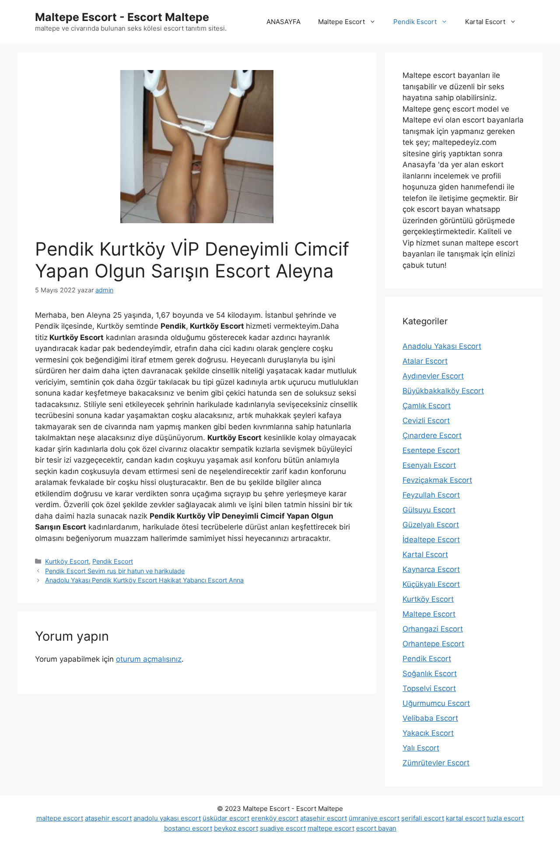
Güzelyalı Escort (430, 524)
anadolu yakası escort (167, 818)
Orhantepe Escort (433, 643)
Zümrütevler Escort (435, 762)
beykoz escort (236, 828)
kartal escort (465, 818)
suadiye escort (283, 828)
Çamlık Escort (426, 405)
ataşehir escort (108, 818)
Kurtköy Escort (67, 561)
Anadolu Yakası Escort (441, 346)
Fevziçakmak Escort (437, 480)
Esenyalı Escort (429, 465)
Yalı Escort (420, 748)
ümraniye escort (374, 818)
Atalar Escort (425, 361)
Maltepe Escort (341, 22)
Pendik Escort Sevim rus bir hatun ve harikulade (115, 571)
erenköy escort (274, 818)
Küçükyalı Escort (431, 584)
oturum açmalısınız (149, 659)
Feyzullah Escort (431, 495)
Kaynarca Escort (431, 569)
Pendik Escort (415, 22)
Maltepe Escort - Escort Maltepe (122, 17)
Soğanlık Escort (429, 673)
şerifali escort (422, 818)
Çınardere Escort (432, 435)
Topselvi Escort (429, 688)
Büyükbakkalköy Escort (443, 390)
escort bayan (376, 828)
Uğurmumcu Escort (436, 703)
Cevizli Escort (426, 420)
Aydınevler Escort (433, 376)
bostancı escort (188, 828)
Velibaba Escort (430, 718)
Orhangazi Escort (432, 628)
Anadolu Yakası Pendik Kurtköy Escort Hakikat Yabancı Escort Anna (144, 580)
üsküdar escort (226, 818)
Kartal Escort (485, 22)
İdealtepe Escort (431, 539)
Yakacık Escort (428, 733)
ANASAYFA (283, 22)
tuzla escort (505, 818)
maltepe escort (59, 818)
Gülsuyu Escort (428, 509)
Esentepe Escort (431, 450)
